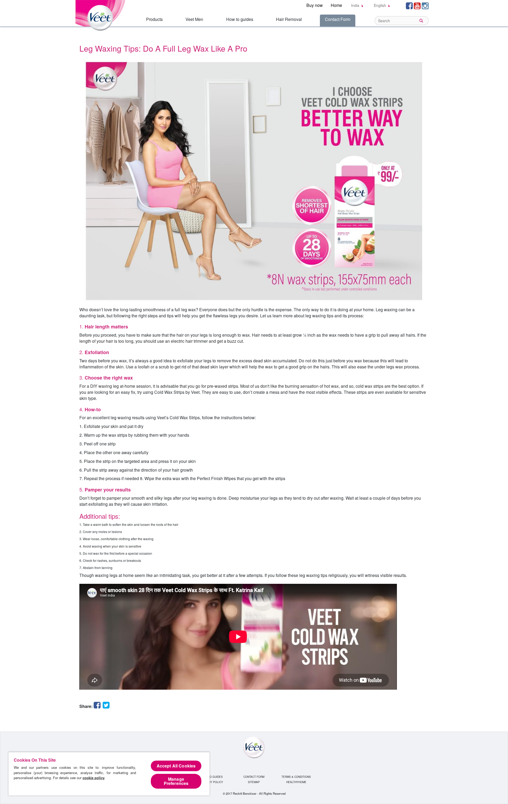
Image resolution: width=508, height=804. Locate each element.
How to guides (239, 19)
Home (336, 5)
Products (154, 19)
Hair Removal (289, 19)
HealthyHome (296, 782)
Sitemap (254, 782)
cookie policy (94, 777)
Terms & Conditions (296, 777)
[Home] (101, 14)
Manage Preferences (176, 781)
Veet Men (194, 19)
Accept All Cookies (176, 766)
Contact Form (337, 19)
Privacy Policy (212, 782)
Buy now (314, 5)
